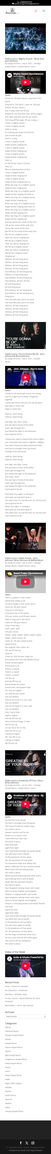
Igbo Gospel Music (13, 1055)
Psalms (8, 1091)
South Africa (10, 1095)
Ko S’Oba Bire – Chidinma (16, 990)
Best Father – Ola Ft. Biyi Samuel (19, 1005)
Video (7, 1107)
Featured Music (12, 1031)
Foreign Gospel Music (14, 1035)
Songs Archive (14, 63)
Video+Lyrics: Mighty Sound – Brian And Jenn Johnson (24, 59)
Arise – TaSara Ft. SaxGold (16, 986)
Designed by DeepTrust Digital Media (25, 1150)
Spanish (8, 1099)
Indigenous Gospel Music (16, 1059)
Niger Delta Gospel (13, 1083)
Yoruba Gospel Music (14, 1111)
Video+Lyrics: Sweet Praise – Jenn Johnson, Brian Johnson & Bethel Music (24, 559)
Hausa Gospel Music (14, 1047)
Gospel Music (24, 66)
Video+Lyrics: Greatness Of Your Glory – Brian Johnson (24, 781)
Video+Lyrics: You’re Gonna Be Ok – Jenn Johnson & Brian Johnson (25, 355)
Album (8, 1027)
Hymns (8, 1051)
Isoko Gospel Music (13, 1063)
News (7, 1079)
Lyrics (33, 66)
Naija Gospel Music (13, 1075)
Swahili (8, 1103)
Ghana (8, 1039)
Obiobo (8, 1087)
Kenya (7, 1067)
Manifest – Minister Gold (16, 994)
